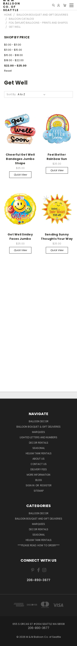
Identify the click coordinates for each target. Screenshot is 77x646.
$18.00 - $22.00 (14, 60)
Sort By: (11, 94)
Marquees (38, 432)
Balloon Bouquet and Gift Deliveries (38, 518)
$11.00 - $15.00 (13, 50)
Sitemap (39, 490)
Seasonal (38, 448)
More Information (38, 474)
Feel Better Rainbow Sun (57, 157)
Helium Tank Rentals (39, 453)
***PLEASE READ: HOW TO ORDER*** (39, 545)
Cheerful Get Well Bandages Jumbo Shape (20, 159)
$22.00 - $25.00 (15, 66)
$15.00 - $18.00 (13, 55)
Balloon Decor (38, 421)
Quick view (20, 174)
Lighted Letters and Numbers (38, 437)
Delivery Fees (38, 469)
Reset (8, 71)
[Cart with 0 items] (65, 5)
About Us (38, 458)
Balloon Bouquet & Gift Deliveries (38, 426)
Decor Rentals (38, 442)
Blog (38, 480)
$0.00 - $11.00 (12, 45)
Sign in (30, 485)
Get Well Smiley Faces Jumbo (20, 236)
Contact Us (39, 464)
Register (46, 485)
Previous (6, 642)
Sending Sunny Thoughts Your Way (57, 236)
